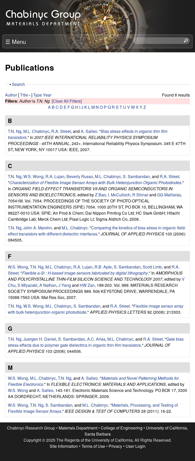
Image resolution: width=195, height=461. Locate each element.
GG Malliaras (169, 195)
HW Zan (87, 285)
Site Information (64, 446)
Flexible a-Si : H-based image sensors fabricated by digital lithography (85, 273)
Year (47, 95)
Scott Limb (152, 267)
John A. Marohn (37, 228)
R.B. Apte (103, 267)
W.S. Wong (33, 176)
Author (11, 95)
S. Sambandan (136, 176)
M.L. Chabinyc (36, 131)
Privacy (115, 446)
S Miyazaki (27, 285)
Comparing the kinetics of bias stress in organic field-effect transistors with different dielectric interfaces (97, 231)
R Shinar (140, 195)
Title (24, 95)
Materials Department (78, 428)
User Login (135, 446)
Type (37, 95)
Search (18, 84)
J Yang (64, 285)
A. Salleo (89, 131)
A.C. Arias (96, 339)
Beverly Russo (80, 176)
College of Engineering (121, 428)
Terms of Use (93, 446)
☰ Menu (15, 41)
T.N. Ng (14, 131)
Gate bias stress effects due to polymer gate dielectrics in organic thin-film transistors (96, 342)
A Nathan (47, 285)
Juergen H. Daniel (39, 339)
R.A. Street (61, 131)
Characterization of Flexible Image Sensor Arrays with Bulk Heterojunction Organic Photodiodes (95, 182)
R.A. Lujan (54, 176)
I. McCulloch (119, 195)
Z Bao (100, 195)
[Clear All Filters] (67, 101)
